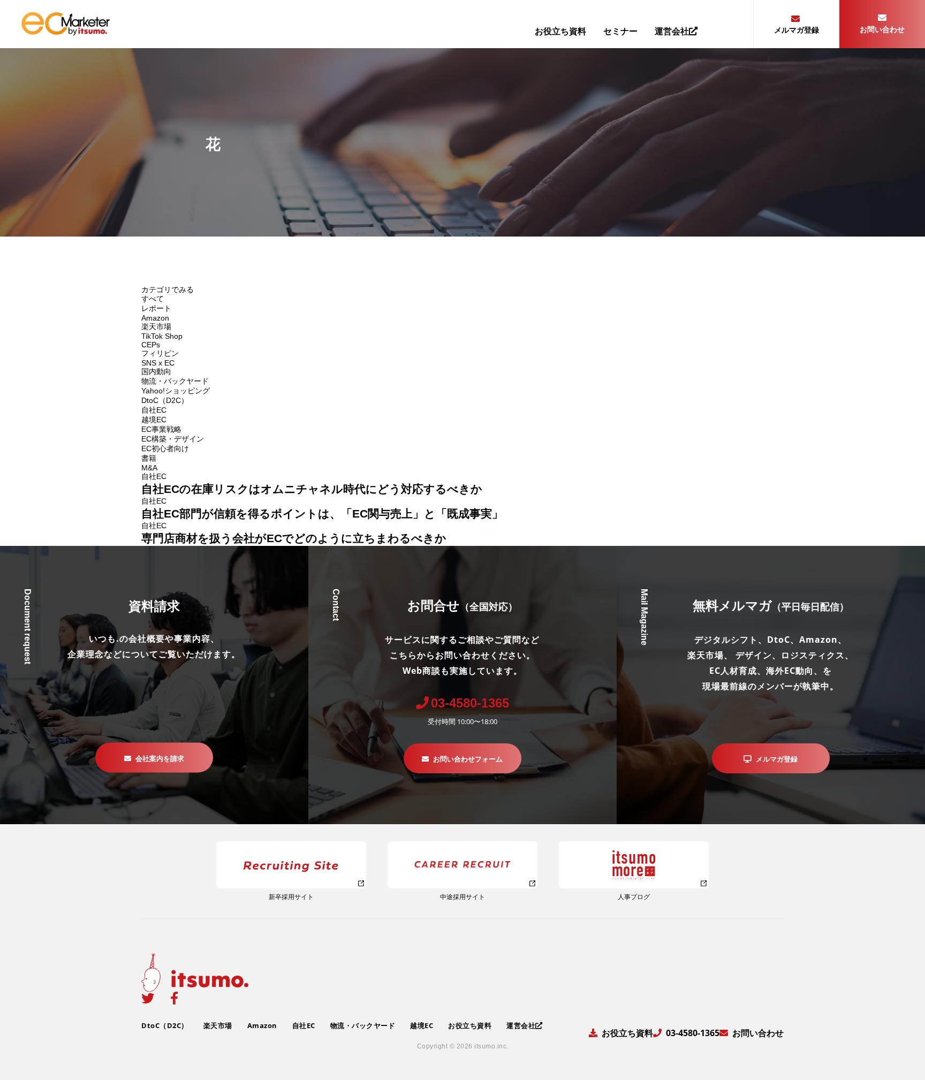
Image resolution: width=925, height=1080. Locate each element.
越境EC (153, 419)
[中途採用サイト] (462, 864)
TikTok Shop (162, 336)
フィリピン (160, 353)
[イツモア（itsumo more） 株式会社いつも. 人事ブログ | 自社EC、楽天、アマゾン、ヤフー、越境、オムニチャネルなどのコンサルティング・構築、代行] (634, 864)
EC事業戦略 (161, 429)
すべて (152, 298)
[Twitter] (147, 998)
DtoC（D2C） (164, 400)
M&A (149, 467)
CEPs (150, 344)
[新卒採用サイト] (291, 864)
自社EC (153, 410)
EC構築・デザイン (172, 439)
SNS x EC (158, 363)
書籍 (148, 458)
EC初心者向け (165, 448)
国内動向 (156, 371)
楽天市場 (156, 326)
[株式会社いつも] (65, 32)
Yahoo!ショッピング (175, 390)
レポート (156, 308)
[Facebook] (174, 998)
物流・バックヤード (175, 381)
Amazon (155, 318)
